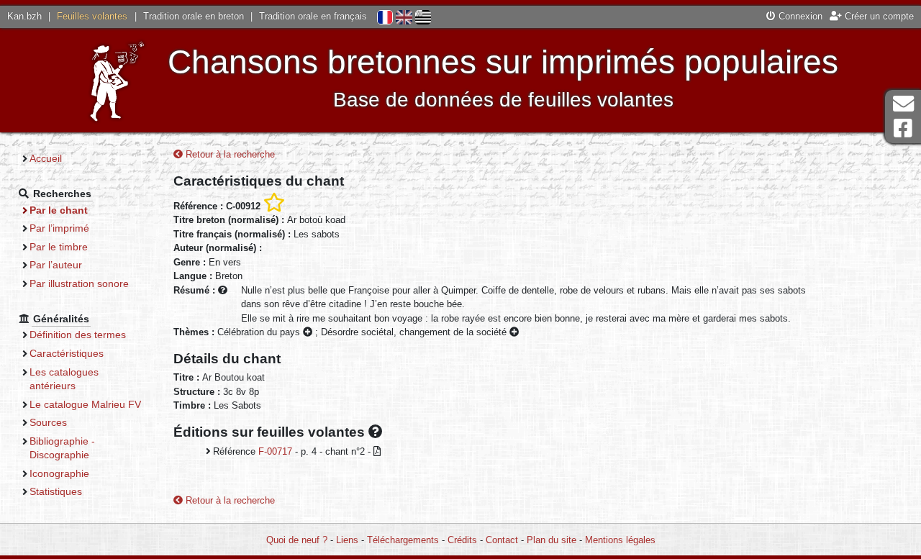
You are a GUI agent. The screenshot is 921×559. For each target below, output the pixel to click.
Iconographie (59, 473)
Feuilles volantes (92, 16)
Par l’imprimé (59, 228)
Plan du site (551, 540)
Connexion (799, 16)
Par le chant (59, 210)
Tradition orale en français (313, 16)
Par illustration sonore (79, 283)
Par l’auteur (56, 265)
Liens (347, 540)
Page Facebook (903, 128)
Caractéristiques (67, 353)
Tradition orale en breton (193, 16)
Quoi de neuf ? (296, 540)
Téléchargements (403, 540)
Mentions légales (620, 540)
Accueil (46, 158)
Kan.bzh (24, 16)
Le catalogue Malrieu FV (85, 404)
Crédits (462, 540)
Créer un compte (878, 16)
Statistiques (56, 491)
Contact (502, 540)
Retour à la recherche (229, 154)
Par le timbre (59, 247)
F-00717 (275, 451)
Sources (48, 422)
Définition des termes (78, 334)
